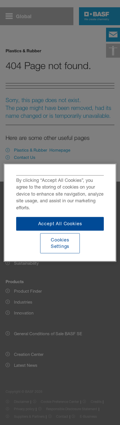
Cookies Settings (60, 243)
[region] (60, 212)
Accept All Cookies (60, 223)
